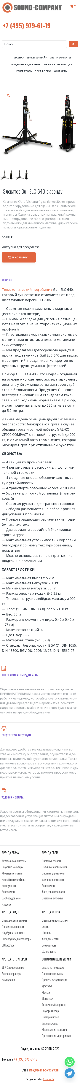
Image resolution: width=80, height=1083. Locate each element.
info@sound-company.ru (44, 1070)
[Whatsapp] (70, 1062)
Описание (7, 280)
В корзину (19, 257)
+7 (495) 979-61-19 (27, 25)
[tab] (7, 279)
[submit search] (73, 44)
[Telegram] (70, 1073)
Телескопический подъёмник (27, 289)
